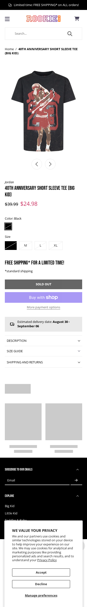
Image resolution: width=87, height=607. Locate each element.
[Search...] (69, 33)
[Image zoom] (43, 112)
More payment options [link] (43, 307)
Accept (41, 572)
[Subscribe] (76, 480)
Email (11, 480)
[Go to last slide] (36, 164)
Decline (41, 584)
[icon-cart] (77, 19)
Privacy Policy (47, 560)
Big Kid (9, 506)
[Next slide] (50, 164)
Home (9, 49)
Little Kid (11, 513)
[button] (43, 284)
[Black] (8, 226)
